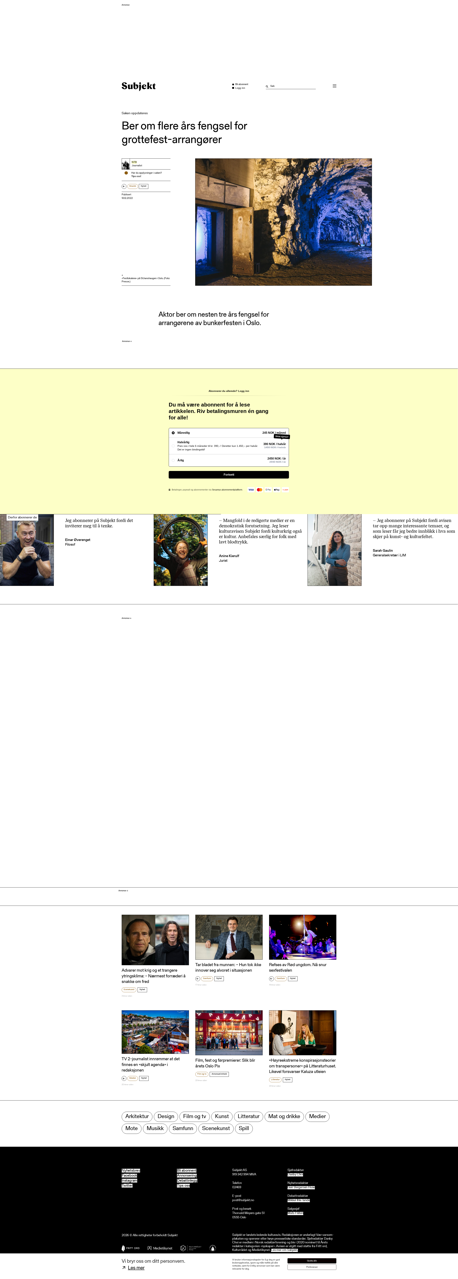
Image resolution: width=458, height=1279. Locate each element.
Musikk (132, 186)
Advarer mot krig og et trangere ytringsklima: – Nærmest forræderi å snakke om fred (154, 976)
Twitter (127, 1186)
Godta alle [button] (312, 1261)
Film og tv (201, 1074)
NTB (134, 162)
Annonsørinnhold (219, 1074)
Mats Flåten (295, 1213)
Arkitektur (137, 1117)
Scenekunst (129, 989)
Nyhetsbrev (131, 1170)
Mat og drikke (284, 1117)
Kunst (222, 1117)
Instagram (129, 1181)
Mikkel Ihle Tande (299, 1200)
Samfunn (207, 978)
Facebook (129, 1176)
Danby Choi (295, 1174)
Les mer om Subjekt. (284, 1250)
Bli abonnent (186, 1170)
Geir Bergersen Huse (301, 1187)
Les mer (136, 1268)
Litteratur (275, 1080)
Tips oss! (136, 176)
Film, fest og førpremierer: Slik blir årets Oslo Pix (225, 1063)
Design (166, 1117)
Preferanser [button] (312, 1267)
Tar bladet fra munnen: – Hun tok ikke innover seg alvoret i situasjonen (228, 968)
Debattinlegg (187, 1181)
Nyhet (143, 186)
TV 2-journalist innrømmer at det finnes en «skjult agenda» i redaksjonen (151, 1064)
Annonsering (187, 1176)
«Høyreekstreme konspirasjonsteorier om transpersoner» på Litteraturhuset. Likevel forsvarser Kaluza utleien (302, 1066)
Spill (244, 1128)
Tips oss (183, 1186)
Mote (131, 1128)
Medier (132, 1078)
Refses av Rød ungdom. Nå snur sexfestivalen (297, 968)
